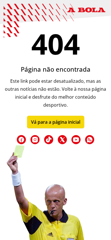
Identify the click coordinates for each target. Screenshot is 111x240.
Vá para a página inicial (55, 122)
